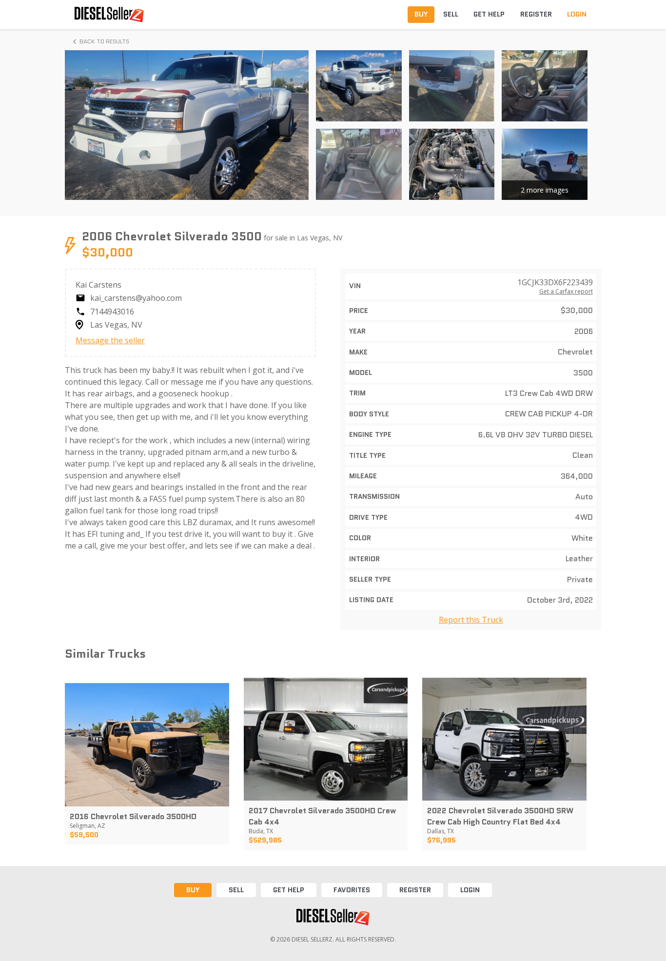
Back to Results (104, 41)
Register (415, 890)
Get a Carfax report (566, 291)
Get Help (288, 890)
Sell (236, 890)
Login (470, 890)
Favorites (351, 890)
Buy (192, 890)
